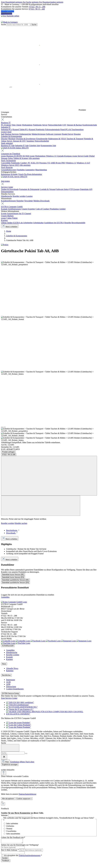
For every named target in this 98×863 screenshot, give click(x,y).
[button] (2, 767)
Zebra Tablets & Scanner (18, 158)
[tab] (13, 530)
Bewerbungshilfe (78, 223)
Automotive (30, 170)
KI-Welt (26, 156)
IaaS (3, 134)
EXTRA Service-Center (10, 693)
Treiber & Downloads (10, 189)
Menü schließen (11, 227)
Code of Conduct (42, 209)
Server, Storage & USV (16, 141)
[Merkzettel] (39, 64)
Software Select (62, 189)
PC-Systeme (6, 125)
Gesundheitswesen (8, 170)
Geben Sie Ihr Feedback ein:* (13, 837)
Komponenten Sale (48, 145)
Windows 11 (71, 163)
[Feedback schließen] (3, 803)
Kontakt (4, 209)
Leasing (29, 196)
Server (44, 125)
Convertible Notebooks (10, 163)
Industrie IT (5, 127)
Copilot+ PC (25, 163)
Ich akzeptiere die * (23, 855)
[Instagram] (76, 641)
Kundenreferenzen (8, 201)
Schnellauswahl (8, 646)
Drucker (4, 139)
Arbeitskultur (38, 223)
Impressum (10, 680)
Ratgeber (20, 201)
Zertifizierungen (14, 209)
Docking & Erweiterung (26, 139)
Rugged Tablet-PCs (20, 129)
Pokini (14, 218)
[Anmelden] (39, 44)
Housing (77, 134)
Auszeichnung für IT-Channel (19, 213)
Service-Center (7, 187)
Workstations (27, 125)
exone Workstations (38, 156)
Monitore (12, 139)
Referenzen (5, 174)
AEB (8, 684)
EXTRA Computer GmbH (12, 207)
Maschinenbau (41, 170)
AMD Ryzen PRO (57, 163)
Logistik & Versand (48, 189)
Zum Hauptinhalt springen (12, 2)
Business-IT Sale (8, 145)
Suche (3, 24)
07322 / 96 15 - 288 (37, 7)
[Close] (10, 748)
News (4, 664)
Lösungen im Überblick (10, 154)
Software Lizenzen (53, 134)
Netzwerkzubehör (42, 141)
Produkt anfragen (8, 452)
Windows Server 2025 (10, 165)
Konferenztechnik (89, 125)
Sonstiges (30, 141)
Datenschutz (11, 686)
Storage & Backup (74, 125)
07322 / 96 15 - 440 (37, 9)
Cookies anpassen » (24, 799)
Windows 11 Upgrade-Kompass (59, 156)
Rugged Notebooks (37, 129)
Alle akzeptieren (8, 799)
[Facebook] (46, 641)
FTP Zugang (74, 189)
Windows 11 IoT (83, 163)
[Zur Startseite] (5, 86)
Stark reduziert (7, 143)
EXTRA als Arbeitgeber (23, 223)
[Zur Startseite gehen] (10, 16)
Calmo (9, 218)
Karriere (4, 220)
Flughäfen (21, 170)
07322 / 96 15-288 (8, 454)
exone (3, 218)
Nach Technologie (8, 160)
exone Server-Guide (80, 156)
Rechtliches (6, 675)
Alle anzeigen (34, 158)
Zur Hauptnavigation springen (51, 2)
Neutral (9, 828)
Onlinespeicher (25, 134)
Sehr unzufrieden (13, 834)
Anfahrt (62, 209)
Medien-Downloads (41, 201)
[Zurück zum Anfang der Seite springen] (3, 773)
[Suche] (26, 753)
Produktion (54, 209)
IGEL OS (35, 163)
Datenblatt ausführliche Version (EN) (15, 583)
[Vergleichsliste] (40, 506)
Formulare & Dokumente (29, 189)
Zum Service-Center (9, 698)
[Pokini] (4, 245)
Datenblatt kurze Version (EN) (13, 577)
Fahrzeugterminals (52, 129)
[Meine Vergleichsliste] (39, 83)
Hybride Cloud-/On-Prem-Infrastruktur (26, 174)
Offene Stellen (7, 223)
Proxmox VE (44, 163)
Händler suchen (21, 523)
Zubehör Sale (34, 145)
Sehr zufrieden (12, 823)
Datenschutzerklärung (27, 794)
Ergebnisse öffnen (17, 762)
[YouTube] (15, 643)
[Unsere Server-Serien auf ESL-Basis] (14, 177)
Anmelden (5, 597)
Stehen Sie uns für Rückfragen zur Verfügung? (20, 845)
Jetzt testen (5, 181)
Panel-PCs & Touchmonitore (72, 129)
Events (4, 213)
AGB (8, 682)
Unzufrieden (11, 831)
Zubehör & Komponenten (11, 136)
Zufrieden (10, 826)
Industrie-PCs (6, 129)
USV (64, 125)
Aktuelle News (12, 668)
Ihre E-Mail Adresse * (10, 850)
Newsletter (28, 201)
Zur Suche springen (31, 2)
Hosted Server (67, 134)
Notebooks (37, 125)
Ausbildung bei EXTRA (54, 223)
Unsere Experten (28, 209)
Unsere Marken (7, 216)
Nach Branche (7, 167)
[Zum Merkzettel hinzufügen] (49, 476)
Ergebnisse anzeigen (9, 765)
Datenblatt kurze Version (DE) (13, 575)
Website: (4, 815)
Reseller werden (7, 11)
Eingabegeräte (42, 139)
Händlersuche (6, 13)
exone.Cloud (6, 132)
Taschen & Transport (74, 139)
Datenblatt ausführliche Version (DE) (15, 580)
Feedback (5, 861)
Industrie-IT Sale (22, 145)
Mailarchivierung (39, 134)
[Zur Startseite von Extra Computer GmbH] (14, 602)
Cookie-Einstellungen (15, 689)
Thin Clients (16, 125)
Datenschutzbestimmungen (29, 855)
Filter (7, 762)
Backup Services (12, 134)
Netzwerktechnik (55, 125)
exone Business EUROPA (11, 156)
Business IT (6, 123)
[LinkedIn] (16, 641)
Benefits (67, 223)
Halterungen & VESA (57, 139)
